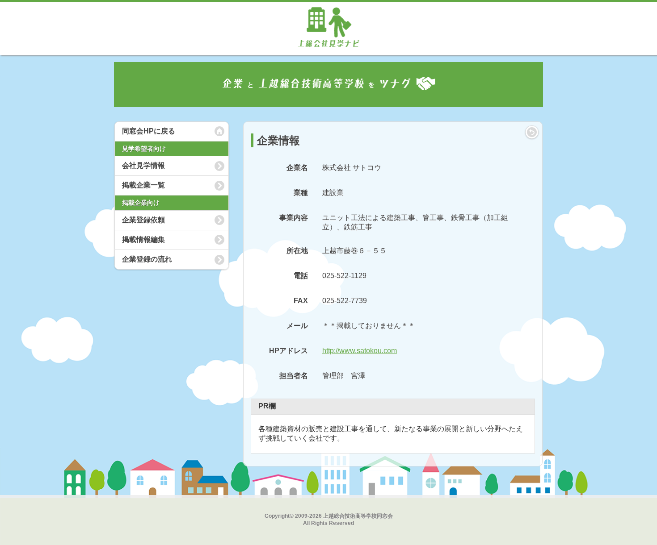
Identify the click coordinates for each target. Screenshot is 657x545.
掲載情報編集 (143, 239)
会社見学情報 (143, 165)
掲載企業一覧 (143, 185)
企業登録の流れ (147, 259)
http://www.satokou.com (359, 350)
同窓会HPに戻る (148, 131)
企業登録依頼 (143, 220)
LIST (532, 132)
